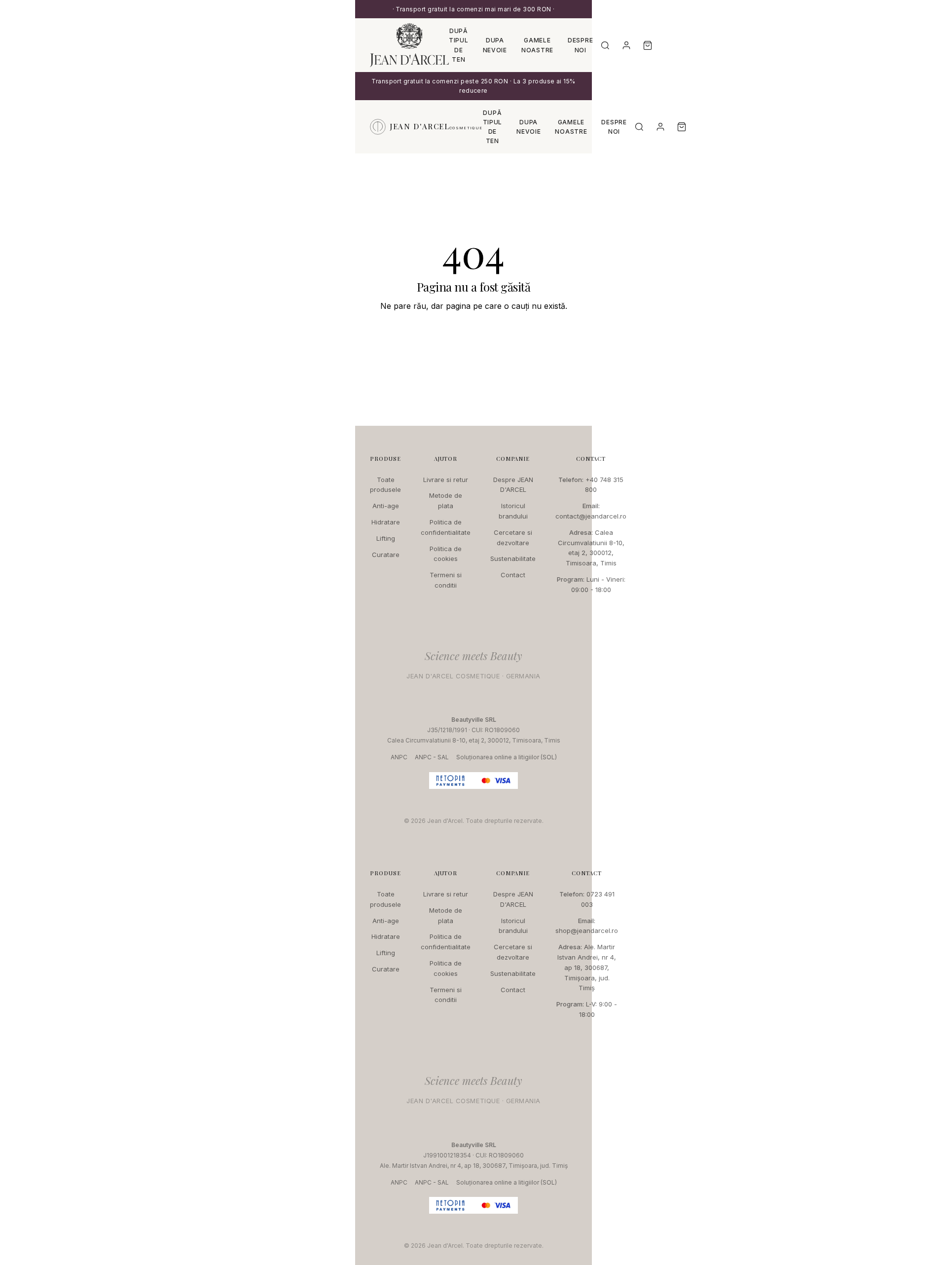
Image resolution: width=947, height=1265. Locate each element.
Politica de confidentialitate (446, 527)
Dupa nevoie (495, 45)
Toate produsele (385, 485)
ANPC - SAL (432, 757)
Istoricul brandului (513, 511)
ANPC (399, 757)
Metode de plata (445, 500)
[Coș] (647, 45)
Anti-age (385, 506)
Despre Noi (580, 45)
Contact (513, 575)
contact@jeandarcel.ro (590, 516)
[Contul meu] (626, 45)
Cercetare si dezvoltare (513, 537)
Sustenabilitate (513, 558)
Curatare (386, 554)
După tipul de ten (459, 45)
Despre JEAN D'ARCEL (513, 485)
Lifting (385, 538)
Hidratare (385, 522)
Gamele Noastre (537, 45)
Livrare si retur (445, 480)
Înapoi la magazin (473, 335)
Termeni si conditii (446, 580)
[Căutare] (605, 45)
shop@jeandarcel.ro (586, 930)
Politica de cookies (446, 554)
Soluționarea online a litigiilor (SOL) (506, 757)
